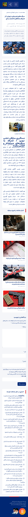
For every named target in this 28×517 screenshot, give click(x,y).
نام (25, 352)
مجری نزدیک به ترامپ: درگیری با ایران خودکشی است (13, 401)
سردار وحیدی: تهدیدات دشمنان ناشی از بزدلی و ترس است (13, 475)
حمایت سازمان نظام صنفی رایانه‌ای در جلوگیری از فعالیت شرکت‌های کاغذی (13, 406)
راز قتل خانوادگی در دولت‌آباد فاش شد (16, 308)
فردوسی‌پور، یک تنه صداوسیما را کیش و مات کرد (13, 442)
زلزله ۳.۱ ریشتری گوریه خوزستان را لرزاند (15, 258)
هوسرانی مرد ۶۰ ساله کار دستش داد (13, 410)
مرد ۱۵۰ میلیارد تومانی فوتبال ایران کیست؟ (13, 452)
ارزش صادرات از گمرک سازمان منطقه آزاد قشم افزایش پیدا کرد (13, 447)
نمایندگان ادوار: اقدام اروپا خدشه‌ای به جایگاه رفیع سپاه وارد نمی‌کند (13, 397)
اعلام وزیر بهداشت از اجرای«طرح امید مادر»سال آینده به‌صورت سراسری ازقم (13, 456)
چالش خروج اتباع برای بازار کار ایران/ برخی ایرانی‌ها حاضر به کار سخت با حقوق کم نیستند (15, 414)
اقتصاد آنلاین (10, 24)
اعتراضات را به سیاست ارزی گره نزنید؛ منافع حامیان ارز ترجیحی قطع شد (13, 470)
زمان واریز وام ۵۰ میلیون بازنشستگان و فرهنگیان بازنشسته (13, 461)
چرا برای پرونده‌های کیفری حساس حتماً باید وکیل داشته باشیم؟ (14, 233)
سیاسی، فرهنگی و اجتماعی (12, 12)
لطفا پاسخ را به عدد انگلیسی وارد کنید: (16, 374)
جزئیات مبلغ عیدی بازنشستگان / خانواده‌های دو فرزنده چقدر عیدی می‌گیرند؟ (15, 480)
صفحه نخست (22, 12)
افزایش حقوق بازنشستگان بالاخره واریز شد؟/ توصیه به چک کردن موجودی (12, 490)
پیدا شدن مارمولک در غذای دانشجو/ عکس (13, 433)
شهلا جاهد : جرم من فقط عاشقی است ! (13, 438)
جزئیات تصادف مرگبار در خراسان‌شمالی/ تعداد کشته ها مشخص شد (15, 283)
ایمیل (24, 361)
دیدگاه (24, 327)
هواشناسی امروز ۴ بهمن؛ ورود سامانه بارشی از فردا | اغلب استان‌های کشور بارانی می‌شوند (14, 428)
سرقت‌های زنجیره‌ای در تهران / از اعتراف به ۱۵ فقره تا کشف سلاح (15, 17)
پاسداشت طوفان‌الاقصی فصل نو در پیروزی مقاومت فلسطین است (13, 486)
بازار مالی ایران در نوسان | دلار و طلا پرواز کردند (12, 465)
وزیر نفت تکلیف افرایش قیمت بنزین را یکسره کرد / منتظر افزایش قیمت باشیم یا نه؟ (14, 421)
